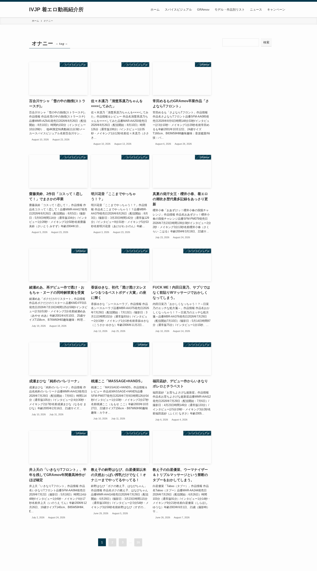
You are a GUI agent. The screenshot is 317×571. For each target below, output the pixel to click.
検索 (266, 42)
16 (138, 542)
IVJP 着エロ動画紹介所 (56, 9)
